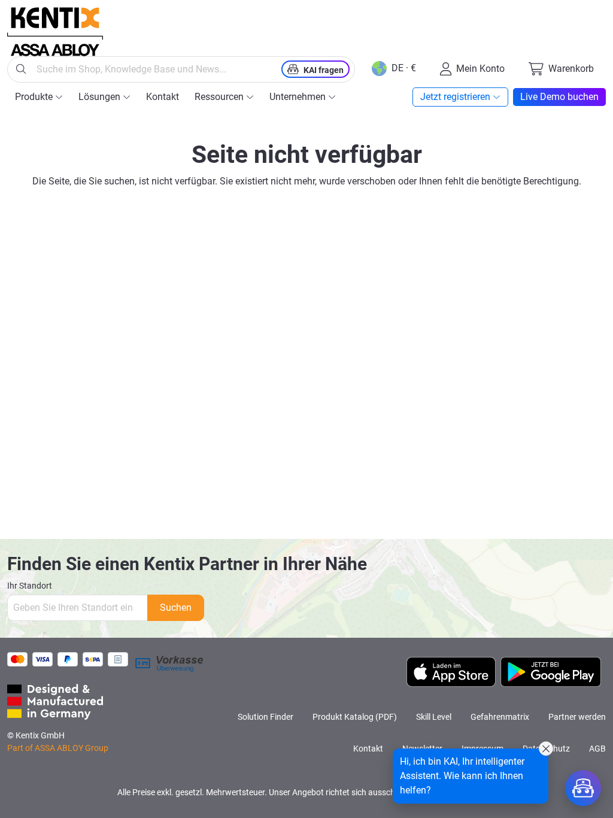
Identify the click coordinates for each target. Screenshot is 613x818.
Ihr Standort (29, 585)
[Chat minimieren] (546, 748)
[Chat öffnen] (583, 788)
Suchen (176, 607)
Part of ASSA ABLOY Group (57, 748)
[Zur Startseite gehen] (55, 31)
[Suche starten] (21, 69)
